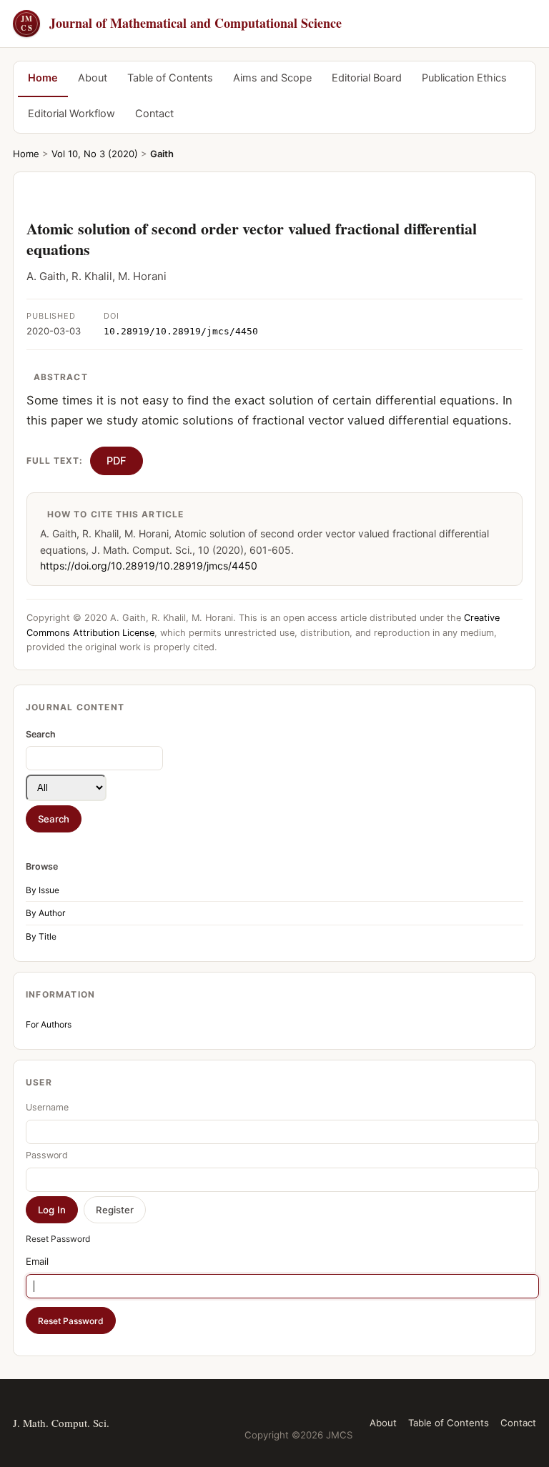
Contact (154, 113)
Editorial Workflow (71, 113)
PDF (117, 460)
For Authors (48, 1024)
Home (43, 77)
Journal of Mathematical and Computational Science (181, 23)
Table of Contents (170, 77)
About (92, 77)
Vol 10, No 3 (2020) (94, 153)
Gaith (162, 153)
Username (47, 1107)
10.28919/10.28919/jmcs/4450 (181, 331)
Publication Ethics (464, 77)
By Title (41, 936)
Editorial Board (367, 77)
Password (47, 1155)
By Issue (42, 890)
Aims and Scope (272, 77)
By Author (45, 912)
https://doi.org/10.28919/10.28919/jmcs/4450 (148, 566)
